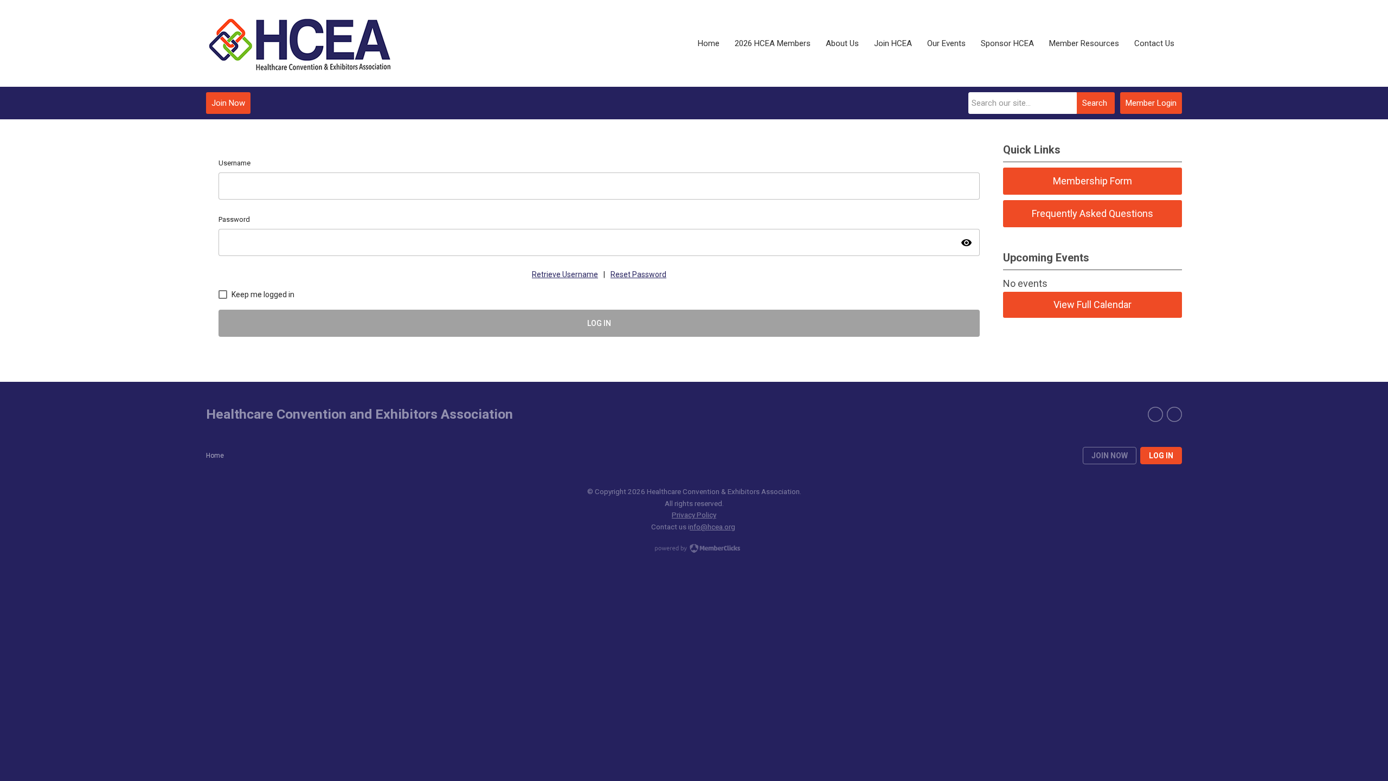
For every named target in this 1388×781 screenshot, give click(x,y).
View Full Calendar (1092, 304)
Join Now (228, 103)
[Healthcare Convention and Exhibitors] (301, 44)
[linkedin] (1174, 414)
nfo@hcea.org (712, 526)
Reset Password (638, 274)
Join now (1109, 455)
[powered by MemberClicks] (694, 549)
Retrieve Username (565, 274)
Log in (1161, 455)
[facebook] (1155, 414)
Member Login (1151, 103)
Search (1094, 103)
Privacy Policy (694, 514)
